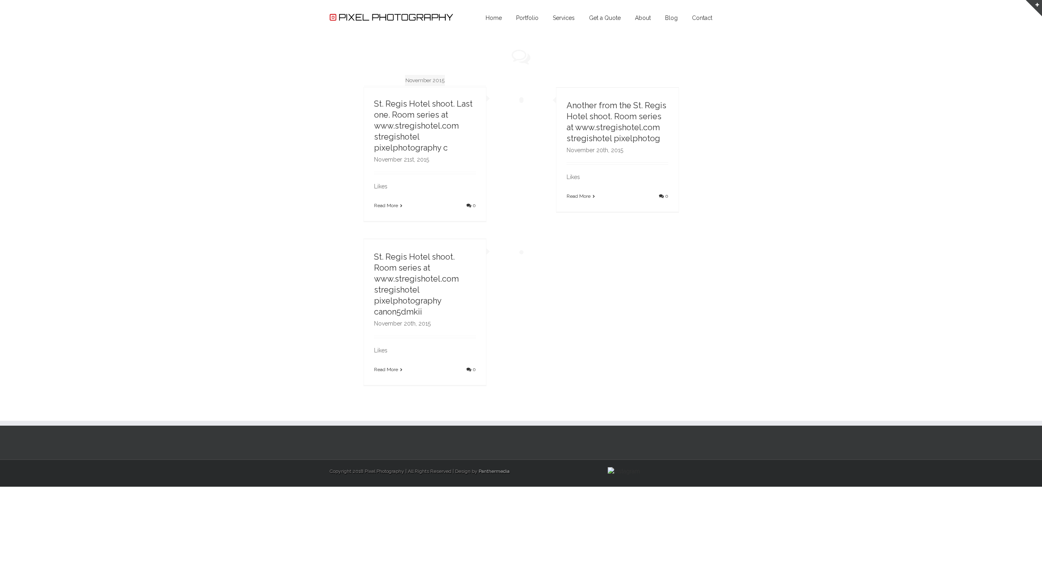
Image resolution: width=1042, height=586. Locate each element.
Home (494, 18)
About (643, 18)
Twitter (698, 470)
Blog (671, 18)
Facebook (710, 470)
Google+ (668, 470)
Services (564, 18)
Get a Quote (605, 18)
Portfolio (527, 18)
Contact (702, 18)
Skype (652, 471)
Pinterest (684, 471)
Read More (386, 205)
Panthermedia (494, 471)
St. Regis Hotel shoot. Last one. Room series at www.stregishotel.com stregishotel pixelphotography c (423, 126)
